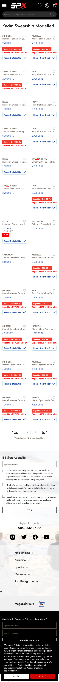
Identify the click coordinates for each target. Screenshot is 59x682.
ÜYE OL (29, 510)
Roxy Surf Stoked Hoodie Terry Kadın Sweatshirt (14, 224)
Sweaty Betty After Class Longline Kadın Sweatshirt (14, 74)
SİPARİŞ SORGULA (29, 640)
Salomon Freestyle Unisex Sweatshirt (44, 224)
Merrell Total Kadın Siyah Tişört (14, 38)
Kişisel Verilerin (32, 485)
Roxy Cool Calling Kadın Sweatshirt (44, 293)
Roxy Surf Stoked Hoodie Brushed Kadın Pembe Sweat (14, 161)
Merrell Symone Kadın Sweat (44, 364)
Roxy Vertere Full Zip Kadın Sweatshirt (44, 188)
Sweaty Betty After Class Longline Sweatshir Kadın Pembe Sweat (14, 188)
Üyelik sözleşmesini (14, 485)
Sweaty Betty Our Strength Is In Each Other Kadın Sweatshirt (14, 131)
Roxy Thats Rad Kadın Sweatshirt (44, 74)
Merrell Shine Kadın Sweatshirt (14, 328)
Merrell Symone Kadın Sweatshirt (14, 293)
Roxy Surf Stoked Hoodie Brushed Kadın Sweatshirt (14, 104)
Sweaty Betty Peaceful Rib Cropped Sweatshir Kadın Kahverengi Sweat (44, 161)
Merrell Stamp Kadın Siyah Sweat (44, 38)
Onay (24, 470)
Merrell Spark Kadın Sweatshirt (14, 364)
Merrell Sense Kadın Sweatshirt (44, 257)
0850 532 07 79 (29, 528)
